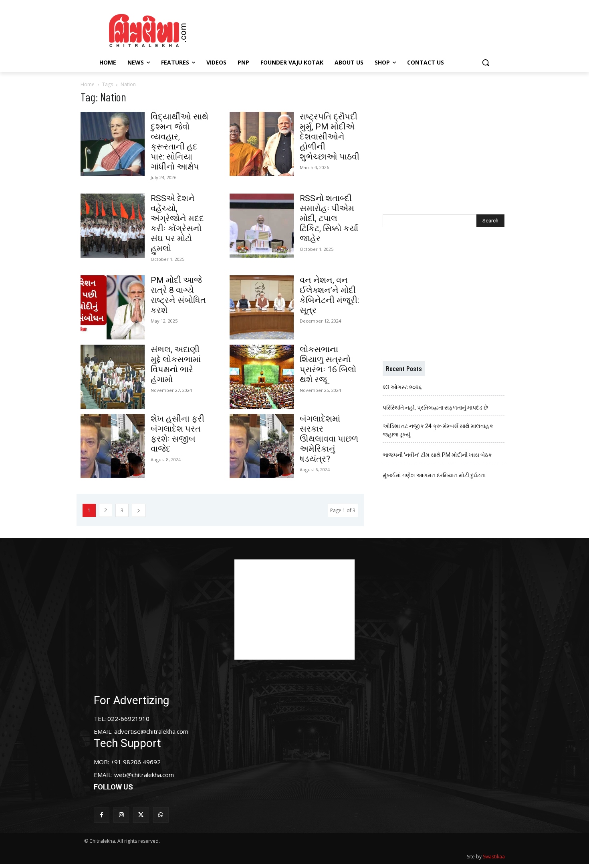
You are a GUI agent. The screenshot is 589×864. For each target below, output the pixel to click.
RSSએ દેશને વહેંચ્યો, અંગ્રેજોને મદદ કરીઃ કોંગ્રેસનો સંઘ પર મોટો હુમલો (177, 223)
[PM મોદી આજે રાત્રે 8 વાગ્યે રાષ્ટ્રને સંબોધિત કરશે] (113, 307)
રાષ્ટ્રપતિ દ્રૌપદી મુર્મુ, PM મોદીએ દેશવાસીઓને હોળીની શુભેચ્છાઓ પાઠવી (329, 136)
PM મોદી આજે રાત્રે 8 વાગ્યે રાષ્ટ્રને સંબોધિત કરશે (178, 295)
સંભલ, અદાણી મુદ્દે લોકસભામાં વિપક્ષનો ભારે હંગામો (176, 364)
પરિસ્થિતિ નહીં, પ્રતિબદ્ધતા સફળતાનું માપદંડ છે (435, 407)
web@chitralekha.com (144, 775)
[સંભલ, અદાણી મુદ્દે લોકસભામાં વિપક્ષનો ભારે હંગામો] (113, 377)
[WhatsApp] (161, 815)
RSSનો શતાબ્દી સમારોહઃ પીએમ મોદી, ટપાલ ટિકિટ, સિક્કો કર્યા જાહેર (329, 218)
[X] (141, 815)
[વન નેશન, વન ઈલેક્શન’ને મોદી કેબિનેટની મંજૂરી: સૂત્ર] (262, 307)
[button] (485, 62)
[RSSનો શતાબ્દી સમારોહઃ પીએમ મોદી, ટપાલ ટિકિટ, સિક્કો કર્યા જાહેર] (262, 226)
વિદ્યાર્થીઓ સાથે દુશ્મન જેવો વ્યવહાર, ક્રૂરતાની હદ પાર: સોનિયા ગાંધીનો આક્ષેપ (179, 142)
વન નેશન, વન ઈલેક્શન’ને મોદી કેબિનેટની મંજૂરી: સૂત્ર (329, 295)
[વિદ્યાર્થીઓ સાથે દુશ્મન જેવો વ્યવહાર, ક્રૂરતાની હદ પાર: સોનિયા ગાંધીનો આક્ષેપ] (113, 144)
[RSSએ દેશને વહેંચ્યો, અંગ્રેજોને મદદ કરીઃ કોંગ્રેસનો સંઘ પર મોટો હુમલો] (113, 226)
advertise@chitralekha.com (151, 731)
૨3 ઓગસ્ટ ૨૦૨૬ (402, 387)
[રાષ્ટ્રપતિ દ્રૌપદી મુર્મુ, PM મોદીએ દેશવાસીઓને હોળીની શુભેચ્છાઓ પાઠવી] (262, 144)
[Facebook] (101, 815)
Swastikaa (494, 856)
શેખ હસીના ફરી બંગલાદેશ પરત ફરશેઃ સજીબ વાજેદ (177, 434)
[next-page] (138, 510)
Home (88, 84)
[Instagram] (121, 815)
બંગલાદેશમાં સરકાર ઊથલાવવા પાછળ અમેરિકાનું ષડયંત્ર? (329, 439)
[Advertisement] (362, 29)
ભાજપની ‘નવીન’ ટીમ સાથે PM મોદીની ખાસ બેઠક (437, 455)
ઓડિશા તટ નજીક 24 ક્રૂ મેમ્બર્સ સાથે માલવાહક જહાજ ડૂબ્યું (438, 430)
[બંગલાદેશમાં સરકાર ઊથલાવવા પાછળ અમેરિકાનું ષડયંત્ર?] (262, 446)
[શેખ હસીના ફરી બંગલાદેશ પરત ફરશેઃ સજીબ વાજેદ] (113, 446)
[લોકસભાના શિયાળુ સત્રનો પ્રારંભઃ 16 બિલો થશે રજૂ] (262, 377)
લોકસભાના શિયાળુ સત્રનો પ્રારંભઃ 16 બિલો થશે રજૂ (328, 364)
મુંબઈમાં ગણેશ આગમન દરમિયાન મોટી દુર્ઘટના (434, 475)
